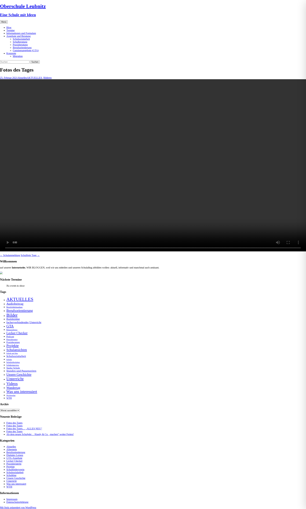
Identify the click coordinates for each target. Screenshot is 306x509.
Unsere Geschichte (18, 374)
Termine (10, 30)
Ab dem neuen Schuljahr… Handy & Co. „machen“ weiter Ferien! (40, 434)
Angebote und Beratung (18, 36)
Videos (12, 383)
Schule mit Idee (12, 353)
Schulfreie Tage (30, 255)
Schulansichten (16, 350)
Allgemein (11, 449)
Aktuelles (22, 77)
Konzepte (11, 53)
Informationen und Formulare (21, 33)
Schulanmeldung (10, 255)
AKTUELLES (34, 77)
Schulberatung (20, 41)
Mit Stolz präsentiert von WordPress (18, 507)
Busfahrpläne (13, 319)
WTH (9, 398)
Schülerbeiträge (13, 362)
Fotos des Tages (14, 422)
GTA (10, 326)
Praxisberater (12, 339)
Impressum (11, 499)
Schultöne (11, 475)
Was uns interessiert (21, 391)
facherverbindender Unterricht (23, 322)
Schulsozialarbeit (21, 39)
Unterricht (15, 379)
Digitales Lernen (14, 455)
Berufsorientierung (22, 47)
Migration (18, 56)
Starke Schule (13, 367)
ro (51, 77)
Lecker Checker (17, 333)
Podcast (10, 336)
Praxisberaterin (13, 463)
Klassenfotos (11, 330)
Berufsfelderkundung (14, 307)
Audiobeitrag (14, 303)
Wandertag (13, 387)
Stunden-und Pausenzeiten (21, 370)
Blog (8, 27)
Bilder (46, 77)
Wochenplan (10, 395)
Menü (3, 22)
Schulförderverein (15, 469)
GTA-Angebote (14, 458)
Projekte (12, 346)
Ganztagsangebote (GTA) (26, 50)
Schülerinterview (12, 365)
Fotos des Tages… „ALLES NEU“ (24, 428)
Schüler (9, 359)
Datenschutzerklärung (17, 502)
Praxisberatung (20, 44)
